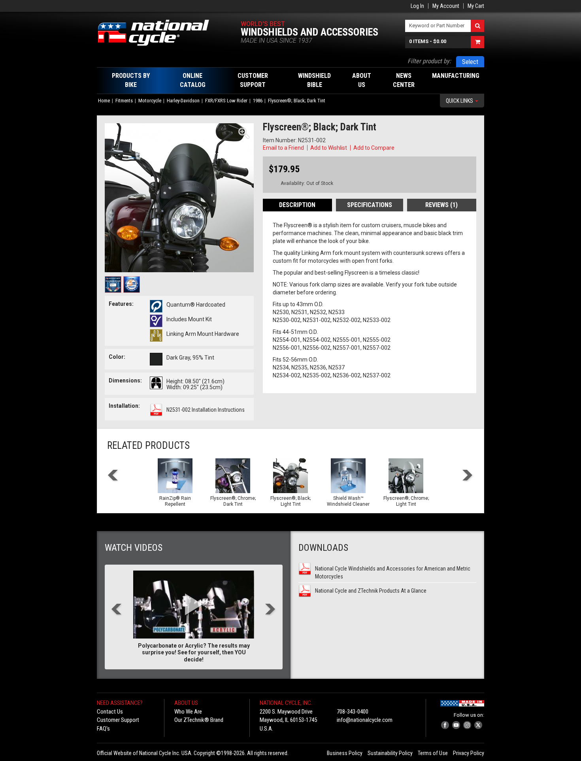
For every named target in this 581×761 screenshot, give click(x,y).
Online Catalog (193, 80)
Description (297, 205)
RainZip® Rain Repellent (175, 501)
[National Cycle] (157, 33)
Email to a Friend (283, 148)
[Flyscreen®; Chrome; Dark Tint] (232, 475)
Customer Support (118, 719)
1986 (257, 101)
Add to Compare (373, 148)
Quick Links (460, 101)
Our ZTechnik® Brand (198, 719)
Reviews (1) (441, 205)
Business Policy (344, 753)
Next (468, 476)
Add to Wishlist (328, 148)
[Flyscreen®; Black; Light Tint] (290, 475)
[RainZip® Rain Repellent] (175, 475)
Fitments (124, 101)
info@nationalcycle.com (364, 719)
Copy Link (407, 148)
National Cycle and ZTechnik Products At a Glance (370, 591)
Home (104, 101)
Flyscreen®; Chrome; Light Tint (406, 501)
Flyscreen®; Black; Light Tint (290, 501)
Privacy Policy (468, 753)
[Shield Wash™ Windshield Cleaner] (348, 475)
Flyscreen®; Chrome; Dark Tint (233, 501)
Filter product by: (429, 61)
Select (470, 62)
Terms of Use (433, 753)
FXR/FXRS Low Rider (226, 101)
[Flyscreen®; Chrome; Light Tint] (406, 475)
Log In (417, 6)
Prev (113, 476)
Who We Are (188, 711)
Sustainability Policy (390, 753)
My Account (445, 6)
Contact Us (110, 711)
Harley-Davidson (183, 101)
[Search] (477, 26)
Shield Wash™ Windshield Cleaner (348, 501)
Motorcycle (149, 101)
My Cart (476, 6)
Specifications (369, 205)
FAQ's (103, 728)
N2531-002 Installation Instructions (205, 410)
